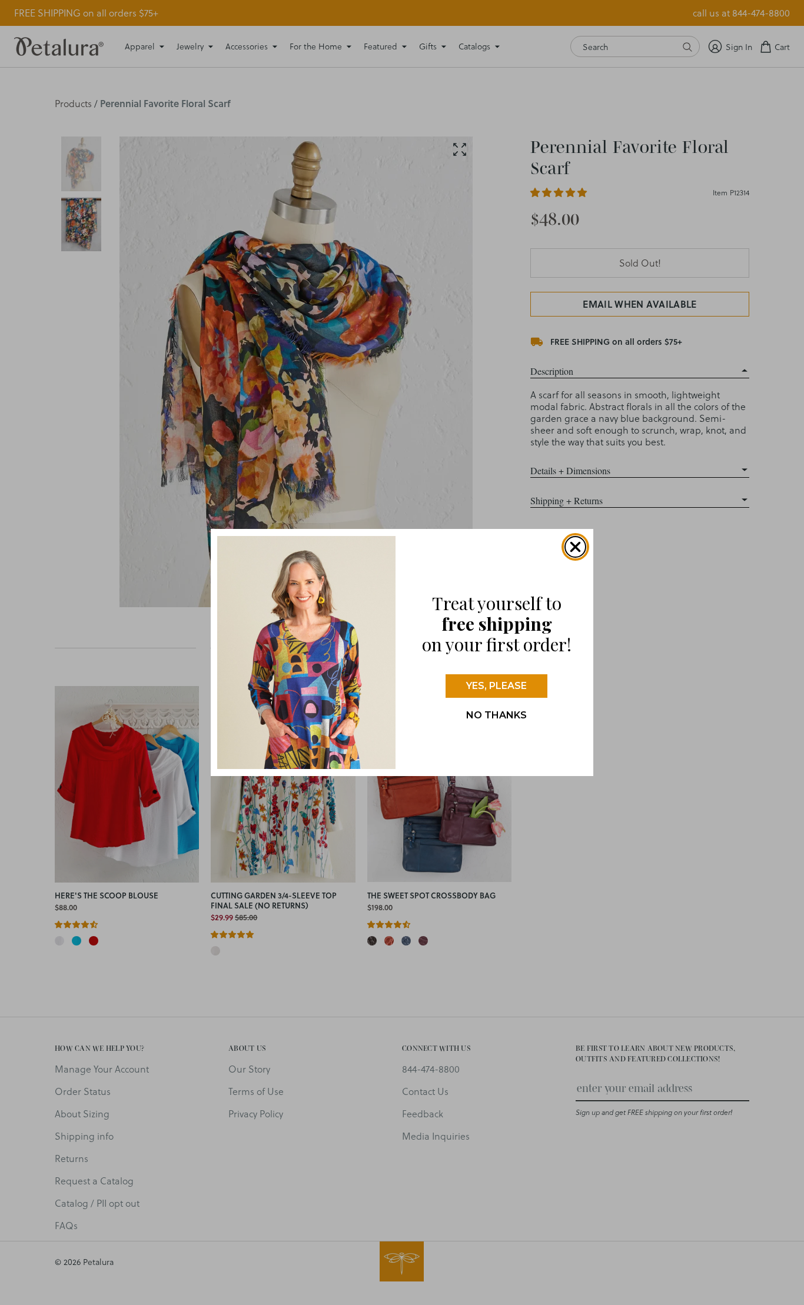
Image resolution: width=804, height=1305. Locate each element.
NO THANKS (496, 715)
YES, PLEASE (496, 685)
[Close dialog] (575, 547)
